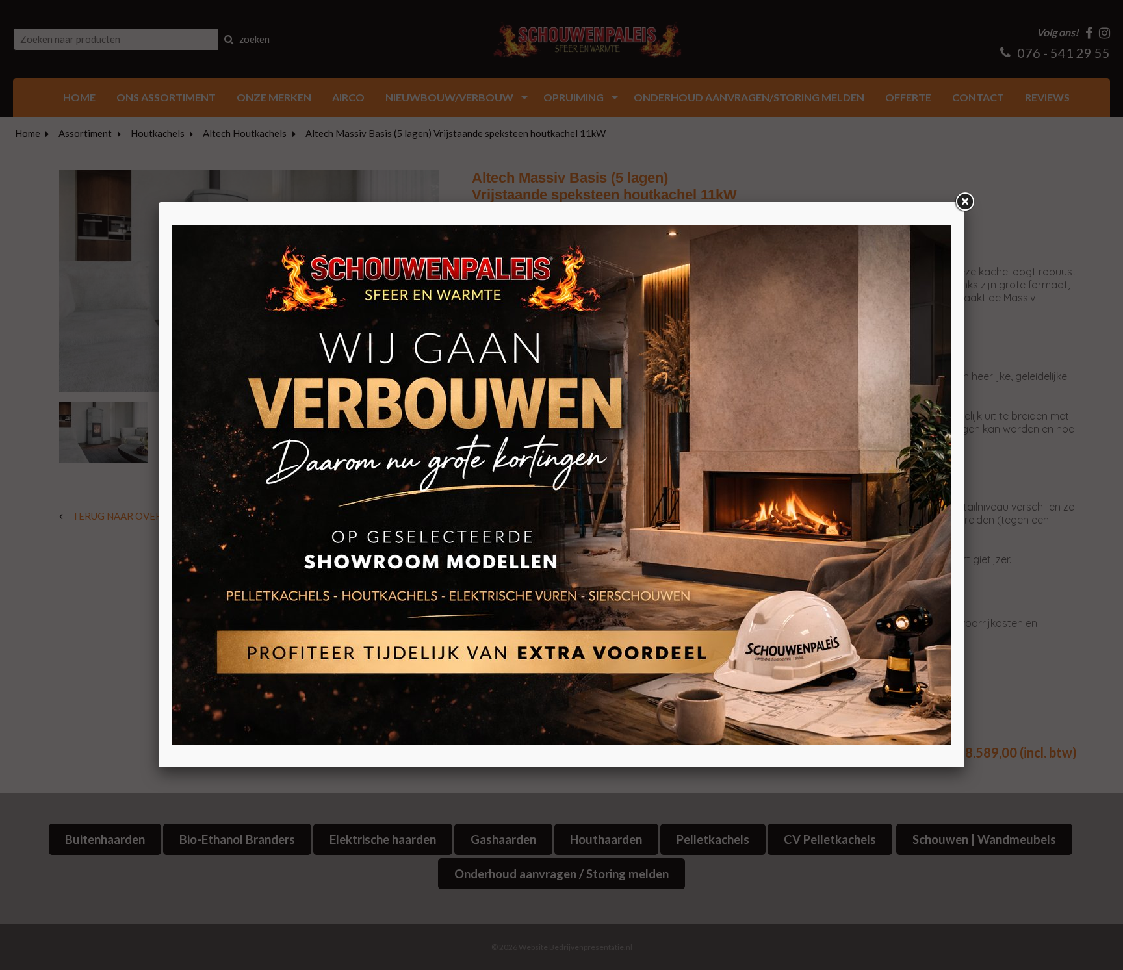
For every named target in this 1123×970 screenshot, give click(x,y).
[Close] (964, 202)
